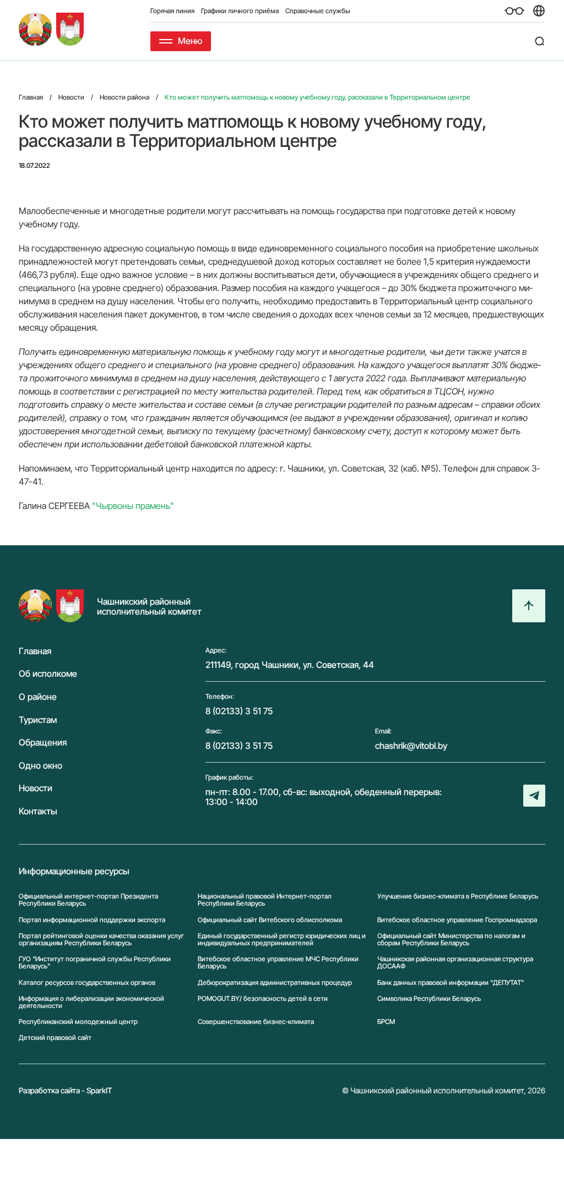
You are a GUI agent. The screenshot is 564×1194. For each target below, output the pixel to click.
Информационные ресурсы (74, 872)
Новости (35, 788)
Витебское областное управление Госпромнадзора (457, 919)
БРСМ (386, 1021)
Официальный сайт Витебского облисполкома (270, 919)
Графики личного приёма (240, 10)
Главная (35, 651)
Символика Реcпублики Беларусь (429, 999)
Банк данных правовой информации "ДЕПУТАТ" (450, 982)
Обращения (43, 743)
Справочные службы (317, 10)
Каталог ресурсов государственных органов (87, 982)
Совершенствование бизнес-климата (256, 1021)
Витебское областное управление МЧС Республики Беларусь (278, 962)
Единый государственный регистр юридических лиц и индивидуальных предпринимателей (282, 939)
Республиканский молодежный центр (78, 1021)
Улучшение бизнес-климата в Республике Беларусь (457, 896)
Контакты (38, 812)
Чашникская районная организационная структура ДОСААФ (455, 962)
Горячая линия (172, 10)
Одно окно (40, 766)
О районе (38, 697)
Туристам (38, 720)
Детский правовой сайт (55, 1037)
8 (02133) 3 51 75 (239, 710)
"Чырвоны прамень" (133, 505)
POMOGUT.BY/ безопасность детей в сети (263, 999)
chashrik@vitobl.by (411, 745)
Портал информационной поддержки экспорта (92, 919)
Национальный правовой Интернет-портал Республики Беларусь (265, 899)
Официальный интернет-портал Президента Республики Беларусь (88, 899)
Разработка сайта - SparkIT (65, 1090)
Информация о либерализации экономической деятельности (91, 1002)
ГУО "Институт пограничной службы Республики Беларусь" (95, 962)
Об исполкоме (48, 674)
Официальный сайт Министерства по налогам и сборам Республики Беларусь (451, 939)
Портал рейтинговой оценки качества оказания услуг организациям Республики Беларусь (101, 939)
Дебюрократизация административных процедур (275, 982)
